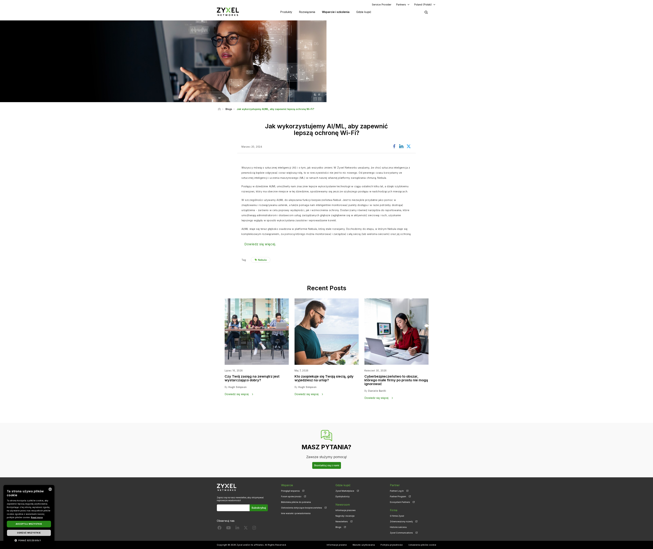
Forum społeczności (291, 496)
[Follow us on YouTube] (228, 528)
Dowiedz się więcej (237, 394)
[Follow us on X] (246, 528)
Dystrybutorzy (343, 496)
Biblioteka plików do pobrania (296, 502)
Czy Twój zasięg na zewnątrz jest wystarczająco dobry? (252, 378)
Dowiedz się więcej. (260, 244)
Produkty (286, 12)
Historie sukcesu (398, 527)
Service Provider (381, 4)
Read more (37, 517)
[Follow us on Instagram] (254, 528)
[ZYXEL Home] (228, 11)
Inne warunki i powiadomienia (296, 513)
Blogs (338, 527)
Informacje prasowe (346, 510)
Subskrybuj (259, 507)
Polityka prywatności (392, 545)
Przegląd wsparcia (290, 491)
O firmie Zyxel (397, 516)
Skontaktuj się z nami (326, 465)
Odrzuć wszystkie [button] (29, 532)
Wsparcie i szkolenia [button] (335, 12)
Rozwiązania (307, 12)
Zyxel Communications (401, 532)
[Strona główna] (219, 109)
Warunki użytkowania (364, 545)
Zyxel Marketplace (345, 491)
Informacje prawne (337, 545)
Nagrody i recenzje (345, 516)
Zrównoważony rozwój (401, 521)
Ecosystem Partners (400, 502)
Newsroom (343, 504)
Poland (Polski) (423, 4)
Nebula (262, 259)
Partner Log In (397, 491)
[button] (29, 540)
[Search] (426, 12)
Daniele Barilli (377, 390)
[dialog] (28, 515)
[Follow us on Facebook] (219, 528)
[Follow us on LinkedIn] (237, 528)
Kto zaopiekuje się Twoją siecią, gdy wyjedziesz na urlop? (324, 378)
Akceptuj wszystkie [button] (29, 524)
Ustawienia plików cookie (422, 545)
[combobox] (50, 489)
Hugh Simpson (237, 387)
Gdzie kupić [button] (363, 12)
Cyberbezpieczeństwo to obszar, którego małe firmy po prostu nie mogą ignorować (396, 380)
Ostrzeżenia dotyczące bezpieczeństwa (301, 507)
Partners (401, 4)
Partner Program (398, 496)
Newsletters (342, 521)
